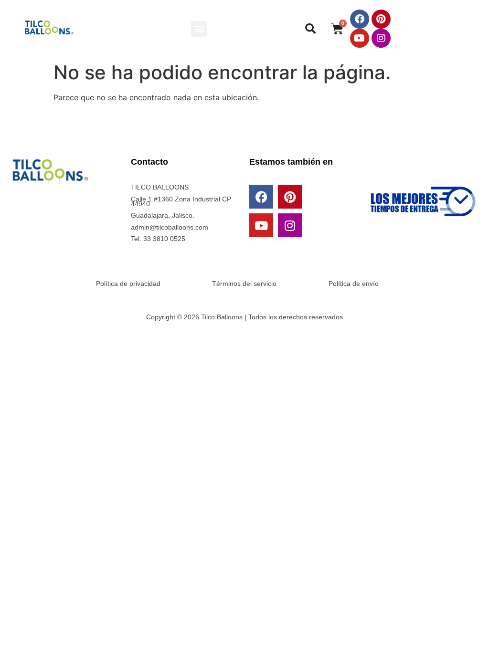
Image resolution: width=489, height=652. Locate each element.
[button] (199, 29)
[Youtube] (359, 38)
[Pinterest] (381, 19)
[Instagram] (381, 38)
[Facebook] (359, 19)
